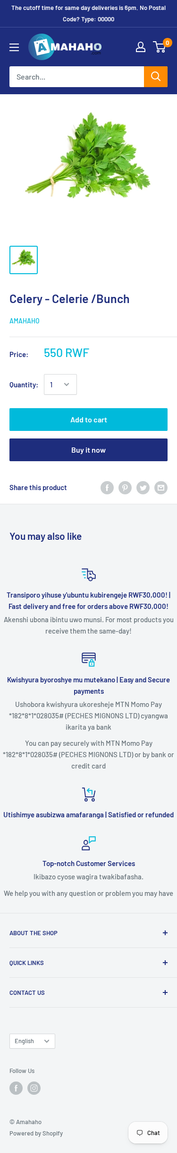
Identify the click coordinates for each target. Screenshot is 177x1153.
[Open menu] (14, 47)
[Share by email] (161, 487)
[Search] (156, 76)
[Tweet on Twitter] (143, 487)
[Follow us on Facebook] (16, 1088)
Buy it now (88, 449)
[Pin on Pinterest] (125, 487)
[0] (160, 47)
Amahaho (24, 321)
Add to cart (88, 419)
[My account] (140, 47)
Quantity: (23, 384)
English (24, 1041)
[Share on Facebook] (107, 487)
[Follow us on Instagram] (34, 1088)
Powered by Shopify (36, 1133)
